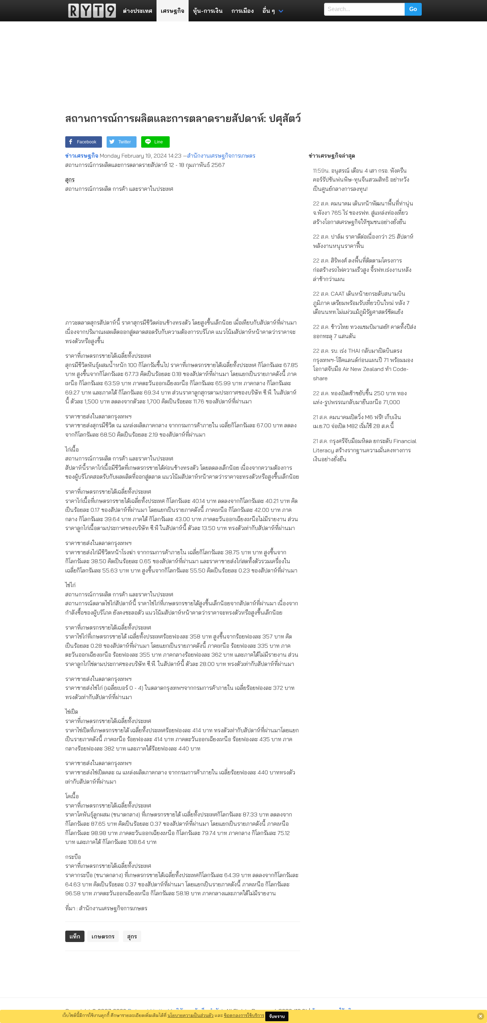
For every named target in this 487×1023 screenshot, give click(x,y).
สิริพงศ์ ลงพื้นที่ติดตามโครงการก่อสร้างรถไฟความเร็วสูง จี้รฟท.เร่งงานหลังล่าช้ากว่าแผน (362, 269)
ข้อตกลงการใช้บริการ (244, 1015)
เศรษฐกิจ (172, 10)
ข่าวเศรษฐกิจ (81, 155)
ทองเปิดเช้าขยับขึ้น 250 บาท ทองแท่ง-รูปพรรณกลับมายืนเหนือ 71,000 (360, 398)
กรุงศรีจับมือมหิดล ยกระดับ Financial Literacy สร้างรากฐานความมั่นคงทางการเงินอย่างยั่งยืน (364, 450)
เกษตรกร (103, 936)
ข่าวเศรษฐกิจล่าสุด (332, 155)
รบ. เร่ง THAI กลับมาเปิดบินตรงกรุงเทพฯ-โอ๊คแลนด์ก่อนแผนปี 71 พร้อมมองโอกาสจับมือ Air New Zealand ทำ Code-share (363, 364)
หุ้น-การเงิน (208, 10)
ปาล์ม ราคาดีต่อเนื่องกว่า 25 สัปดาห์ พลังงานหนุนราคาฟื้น (363, 241)
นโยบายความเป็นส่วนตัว (191, 1015)
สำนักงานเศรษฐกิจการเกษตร (221, 155)
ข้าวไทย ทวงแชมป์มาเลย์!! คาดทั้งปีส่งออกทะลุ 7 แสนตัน (364, 331)
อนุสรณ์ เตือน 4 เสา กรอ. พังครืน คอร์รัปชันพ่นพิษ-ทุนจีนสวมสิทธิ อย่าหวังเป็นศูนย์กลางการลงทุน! (361, 179)
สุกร (70, 179)
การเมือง (242, 10)
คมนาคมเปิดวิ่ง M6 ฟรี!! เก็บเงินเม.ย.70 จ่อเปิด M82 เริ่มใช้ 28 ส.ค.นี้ (357, 421)
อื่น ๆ (268, 10)
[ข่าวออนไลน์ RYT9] (90, 10)
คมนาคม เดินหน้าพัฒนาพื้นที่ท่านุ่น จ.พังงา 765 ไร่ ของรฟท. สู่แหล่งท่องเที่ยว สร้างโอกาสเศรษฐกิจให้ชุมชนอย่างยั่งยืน (363, 212)
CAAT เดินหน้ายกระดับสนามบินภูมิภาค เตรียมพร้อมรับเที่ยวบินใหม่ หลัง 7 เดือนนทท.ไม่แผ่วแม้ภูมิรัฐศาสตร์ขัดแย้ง (361, 302)
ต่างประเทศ (137, 10)
